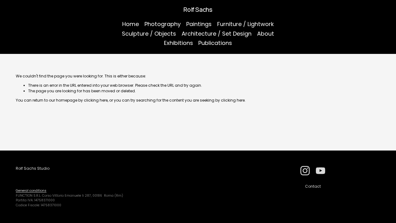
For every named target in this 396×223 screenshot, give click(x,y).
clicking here (96, 100)
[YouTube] (320, 171)
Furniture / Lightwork (245, 24)
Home (130, 24)
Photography (162, 24)
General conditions (31, 190)
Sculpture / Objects (149, 33)
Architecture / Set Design (217, 33)
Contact (313, 186)
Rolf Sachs (197, 9)
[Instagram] (305, 171)
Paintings (199, 24)
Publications (215, 43)
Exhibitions (178, 43)
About (265, 33)
